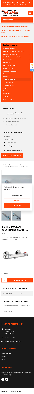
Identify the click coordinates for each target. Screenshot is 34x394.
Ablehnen (17, 200)
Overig (5, 88)
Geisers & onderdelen (10, 71)
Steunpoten (6, 94)
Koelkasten (6, 74)
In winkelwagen (20, 280)
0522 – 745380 (11, 143)
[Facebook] (3, 380)
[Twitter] (6, 380)
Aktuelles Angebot (6, 353)
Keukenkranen (9, 82)
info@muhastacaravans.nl (14, 151)
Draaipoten (6, 62)
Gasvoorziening (8, 68)
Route (3, 360)
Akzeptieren (17, 205)
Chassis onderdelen (9, 48)
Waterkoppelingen (8, 99)
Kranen (5, 77)
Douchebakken (7, 60)
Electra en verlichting (9, 65)
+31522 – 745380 (10, 337)
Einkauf (3, 356)
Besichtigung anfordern (12, 155)
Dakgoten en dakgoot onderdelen (13, 51)
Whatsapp (10, 146)
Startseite (6, 165)
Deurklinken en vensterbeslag (12, 57)
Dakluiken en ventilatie (10, 54)
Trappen (5, 96)
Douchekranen (10, 79)
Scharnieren (6, 91)
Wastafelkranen (9, 85)
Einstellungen (17, 195)
